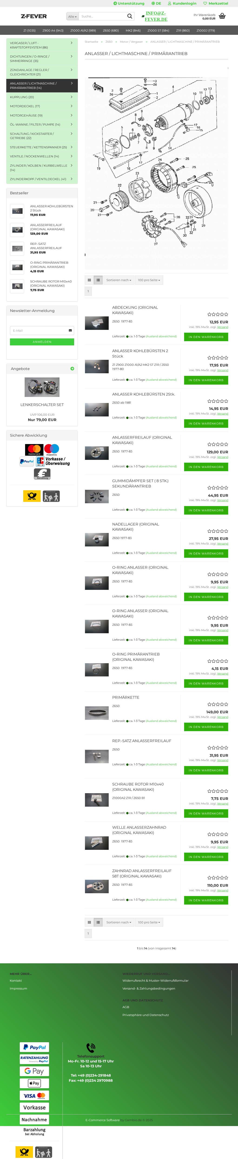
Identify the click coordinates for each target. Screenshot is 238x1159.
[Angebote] (72, 369)
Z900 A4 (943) (53, 30)
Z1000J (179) (206, 30)
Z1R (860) (183, 30)
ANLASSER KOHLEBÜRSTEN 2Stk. (143, 394)
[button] (156, 3)
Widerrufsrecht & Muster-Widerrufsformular (155, 980)
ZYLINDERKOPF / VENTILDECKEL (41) (38, 179)
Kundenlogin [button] (183, 3)
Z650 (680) (111, 30)
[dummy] (42, 387)
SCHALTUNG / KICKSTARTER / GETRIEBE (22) (32, 136)
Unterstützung (131, 3)
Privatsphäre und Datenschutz (145, 1015)
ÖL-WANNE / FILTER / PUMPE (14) (35, 124)
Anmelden (42, 342)
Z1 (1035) (29, 30)
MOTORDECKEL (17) (25, 106)
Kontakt (16, 980)
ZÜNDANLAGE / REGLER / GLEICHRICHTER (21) (29, 72)
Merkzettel (217, 3)
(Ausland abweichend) (161, 336)
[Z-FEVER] (34, 16)
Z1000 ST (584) (158, 30)
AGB (125, 1007)
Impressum (18, 988)
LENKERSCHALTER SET (42, 405)
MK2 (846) (133, 30)
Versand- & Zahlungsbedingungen (148, 988)
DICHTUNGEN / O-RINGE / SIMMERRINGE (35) (29, 59)
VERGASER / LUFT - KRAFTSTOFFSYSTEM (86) (29, 45)
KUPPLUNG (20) (22, 97)
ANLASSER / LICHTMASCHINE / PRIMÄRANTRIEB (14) (33, 85)
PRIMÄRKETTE (125, 697)
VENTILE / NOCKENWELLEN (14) (34, 156)
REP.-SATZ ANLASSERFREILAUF (141, 741)
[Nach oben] (225, 1152)
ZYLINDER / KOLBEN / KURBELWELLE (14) (38, 168)
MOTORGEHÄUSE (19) (26, 115)
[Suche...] (130, 16)
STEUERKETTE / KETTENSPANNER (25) (38, 147)
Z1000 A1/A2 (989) (83, 30)
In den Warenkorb (206, 337)
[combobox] (118, 280)
